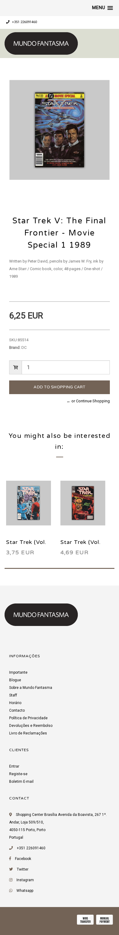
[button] (102, 8)
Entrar (14, 766)
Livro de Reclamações (28, 733)
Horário (15, 703)
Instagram (25, 880)
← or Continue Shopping (88, 401)
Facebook (23, 859)
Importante (18, 672)
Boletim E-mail (21, 781)
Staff (13, 695)
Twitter (22, 869)
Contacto (17, 710)
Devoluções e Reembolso (30, 726)
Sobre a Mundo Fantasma (30, 688)
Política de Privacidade (28, 718)
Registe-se (18, 774)
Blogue (15, 680)
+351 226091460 (24, 22)
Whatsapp (24, 891)
